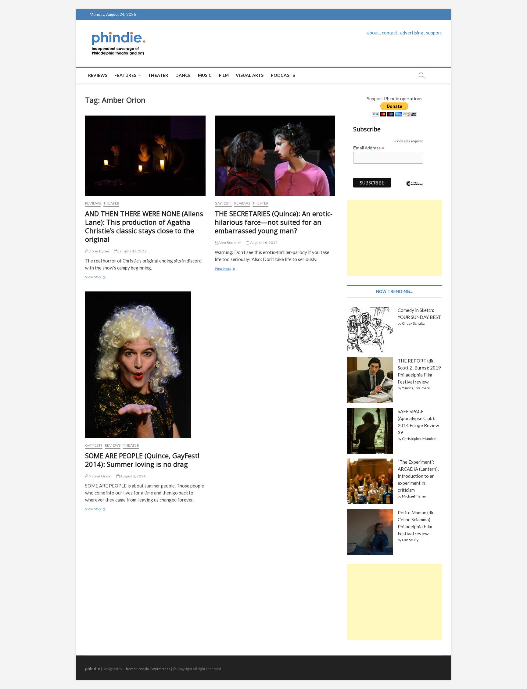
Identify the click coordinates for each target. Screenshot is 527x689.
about (373, 32)
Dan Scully (410, 539)
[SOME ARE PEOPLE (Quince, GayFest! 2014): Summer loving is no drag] (145, 364)
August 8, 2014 (132, 476)
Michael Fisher (414, 496)
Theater (158, 75)
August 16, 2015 (263, 242)
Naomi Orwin (99, 476)
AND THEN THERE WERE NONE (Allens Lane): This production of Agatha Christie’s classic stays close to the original (144, 226)
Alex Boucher (230, 242)
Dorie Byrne (98, 251)
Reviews (97, 75)
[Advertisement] (394, 238)
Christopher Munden (419, 438)
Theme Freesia (136, 668)
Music (205, 75)
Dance (183, 75)
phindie (92, 668)
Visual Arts (250, 75)
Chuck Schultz (413, 323)
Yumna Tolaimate (416, 388)
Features (125, 75)
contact (389, 32)
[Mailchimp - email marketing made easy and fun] (415, 188)
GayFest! (223, 203)
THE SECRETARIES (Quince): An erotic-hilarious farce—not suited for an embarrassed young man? (273, 222)
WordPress (160, 668)
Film (224, 75)
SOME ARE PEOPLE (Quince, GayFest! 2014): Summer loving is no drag (142, 460)
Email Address (368, 148)
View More (95, 278)
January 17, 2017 (132, 251)
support (434, 32)
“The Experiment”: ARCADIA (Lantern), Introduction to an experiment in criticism (418, 476)
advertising (411, 32)
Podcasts (283, 75)
